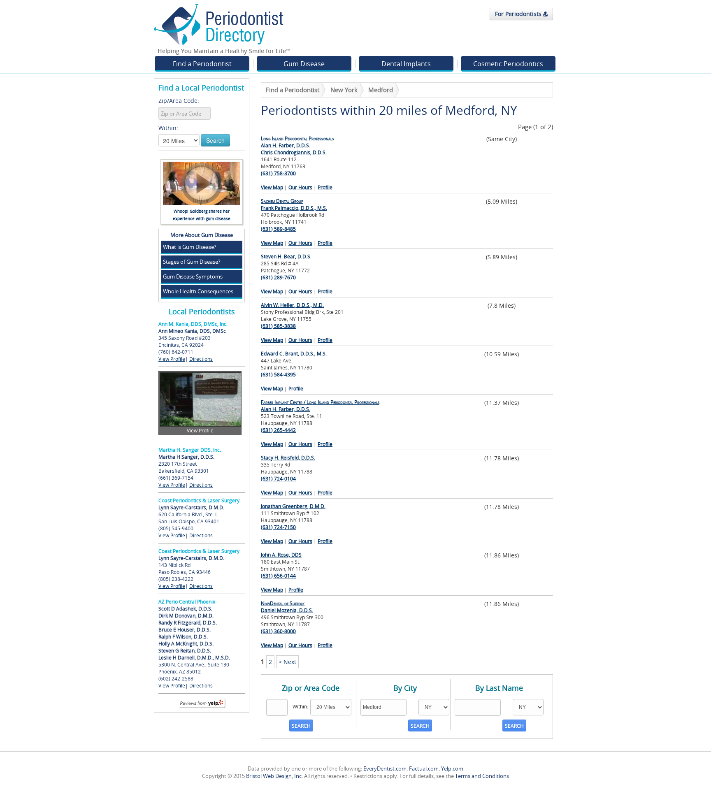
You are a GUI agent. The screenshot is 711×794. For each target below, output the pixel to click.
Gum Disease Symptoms (193, 276)
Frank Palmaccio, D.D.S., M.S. (294, 204)
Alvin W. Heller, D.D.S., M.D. (292, 305)
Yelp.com (452, 768)
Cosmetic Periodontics (508, 63)
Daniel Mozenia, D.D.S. (287, 607)
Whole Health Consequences (198, 291)
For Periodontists (519, 14)
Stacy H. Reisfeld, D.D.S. (288, 457)
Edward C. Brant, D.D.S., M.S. (294, 353)
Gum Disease (304, 63)
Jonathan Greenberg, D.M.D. (293, 506)
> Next (287, 662)
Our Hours (300, 187)
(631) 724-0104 (278, 478)
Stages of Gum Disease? (192, 261)
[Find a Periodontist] (218, 24)
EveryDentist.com (385, 768)
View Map (272, 187)
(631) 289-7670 (278, 277)
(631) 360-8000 (278, 631)
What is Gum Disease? (189, 247)
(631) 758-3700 (278, 173)
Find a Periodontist (202, 63)
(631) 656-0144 (278, 575)
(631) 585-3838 (278, 326)
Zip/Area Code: (178, 100)
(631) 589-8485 (278, 228)
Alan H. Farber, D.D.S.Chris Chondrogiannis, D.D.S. (297, 145)
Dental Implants (406, 63)
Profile (325, 187)
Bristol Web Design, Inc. (274, 776)
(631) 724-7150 (278, 527)
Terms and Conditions (482, 776)
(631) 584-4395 (278, 374)
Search (215, 140)
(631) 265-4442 (278, 430)
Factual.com (424, 768)
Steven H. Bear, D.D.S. (286, 256)
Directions (201, 358)
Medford (380, 90)
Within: (168, 128)
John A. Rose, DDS (281, 554)
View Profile (171, 358)
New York (344, 90)
